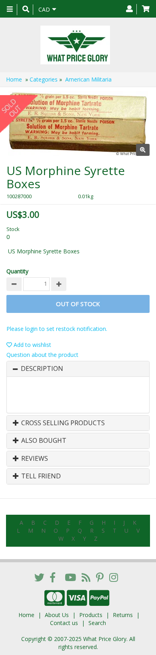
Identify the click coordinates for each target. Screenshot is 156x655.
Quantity (17, 271)
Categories (44, 79)
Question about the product (42, 354)
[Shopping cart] (145, 9)
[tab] (78, 368)
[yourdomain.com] (75, 45)
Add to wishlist (31, 344)
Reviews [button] (34, 458)
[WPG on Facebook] (52, 577)
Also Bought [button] (43, 440)
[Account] (129, 9)
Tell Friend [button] (40, 476)
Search (97, 623)
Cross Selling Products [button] (62, 423)
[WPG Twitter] (39, 577)
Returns (123, 615)
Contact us (64, 623)
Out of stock (78, 304)
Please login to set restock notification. (56, 328)
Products (90, 615)
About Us (57, 615)
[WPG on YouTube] (70, 577)
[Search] (26, 10)
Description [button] (42, 368)
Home (14, 79)
